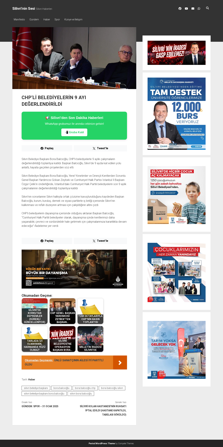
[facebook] (180, 8)
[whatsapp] (199, 8)
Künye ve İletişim (73, 19)
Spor (57, 19)
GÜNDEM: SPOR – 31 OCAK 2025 (40, 406)
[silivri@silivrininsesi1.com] (192, 8)
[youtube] (186, 8)
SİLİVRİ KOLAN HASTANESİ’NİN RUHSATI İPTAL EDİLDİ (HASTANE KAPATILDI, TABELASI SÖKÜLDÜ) (103, 410)
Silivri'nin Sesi (23, 8)
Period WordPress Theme (102, 443)
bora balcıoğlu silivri (112, 388)
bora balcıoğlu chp (85, 388)
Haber (46, 19)
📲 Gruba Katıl (74, 132)
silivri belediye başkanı (36, 388)
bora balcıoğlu (61, 388)
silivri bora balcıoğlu (81, 393)
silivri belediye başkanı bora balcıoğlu (44, 393)
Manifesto (19, 19)
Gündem (34, 19)
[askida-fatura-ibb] (74, 287)
